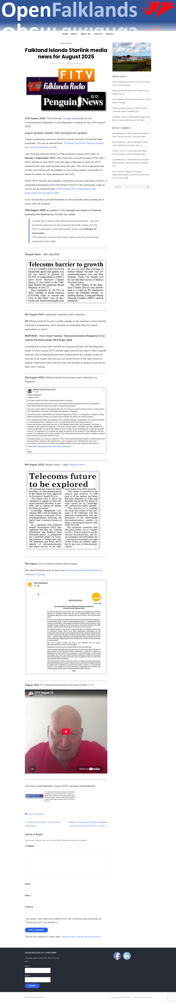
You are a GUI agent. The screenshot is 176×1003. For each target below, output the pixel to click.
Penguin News (77, 464)
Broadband (66, 43)
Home (65, 34)
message (66, 118)
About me (85, 34)
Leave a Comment (36, 814)
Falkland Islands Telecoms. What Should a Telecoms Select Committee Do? (130, 162)
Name (28, 884)
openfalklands (76, 63)
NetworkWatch (118, 142)
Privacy (110, 34)
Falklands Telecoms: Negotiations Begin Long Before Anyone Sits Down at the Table (130, 174)
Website (29, 907)
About (74, 34)
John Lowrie (117, 171)
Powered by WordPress (120, 997)
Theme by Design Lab (142, 997)
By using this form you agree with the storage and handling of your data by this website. (64, 921)
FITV (90, 684)
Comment (30, 846)
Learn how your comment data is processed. (81, 936)
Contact (98, 34)
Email (28, 895)
